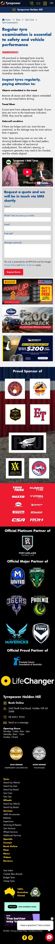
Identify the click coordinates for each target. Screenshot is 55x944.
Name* (7, 206)
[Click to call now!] (31, 3)
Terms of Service (28, 265)
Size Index (8, 870)
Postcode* (8, 233)
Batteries (7, 817)
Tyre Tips (7, 796)
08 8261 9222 (16, 717)
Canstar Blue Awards (12, 874)
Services (7, 810)
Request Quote (13, 272)
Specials (7, 839)
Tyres (6, 779)
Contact (7, 842)
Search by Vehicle (11, 782)
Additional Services (12, 835)
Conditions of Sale (35, 931)
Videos (7, 857)
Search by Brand (11, 789)
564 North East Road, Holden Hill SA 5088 (28, 710)
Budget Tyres (9, 877)
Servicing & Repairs (12, 824)
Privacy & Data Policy (19, 931)
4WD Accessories (11, 814)
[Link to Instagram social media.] (30, 937)
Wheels (7, 800)
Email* (7, 224)
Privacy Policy (10, 265)
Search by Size (10, 786)
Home (8, 19)
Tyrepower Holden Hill (30, 9)
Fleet (6, 849)
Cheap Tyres (9, 881)
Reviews (8, 860)
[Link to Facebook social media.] (24, 937)
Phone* (19, 215)
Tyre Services (9, 828)
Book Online (10, 846)
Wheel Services (10, 831)
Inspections (8, 821)
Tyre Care (7, 793)
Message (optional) (13, 242)
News (6, 853)
